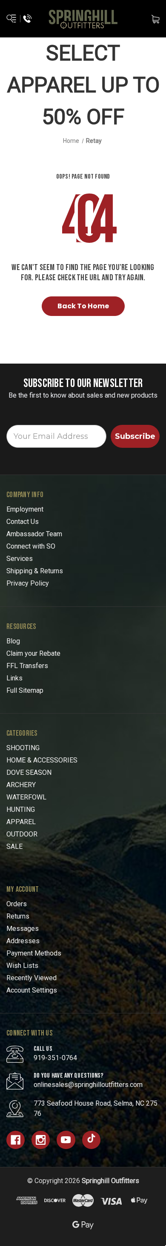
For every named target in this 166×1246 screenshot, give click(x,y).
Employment (24, 509)
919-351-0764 (55, 1058)
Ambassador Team (34, 534)
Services (19, 559)
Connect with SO (30, 546)
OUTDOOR (21, 834)
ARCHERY (21, 785)
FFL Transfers (27, 666)
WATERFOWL (26, 797)
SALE (14, 846)
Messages (22, 929)
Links (14, 678)
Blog (13, 641)
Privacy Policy (27, 583)
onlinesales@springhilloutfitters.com (88, 1085)
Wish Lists (22, 966)
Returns (17, 916)
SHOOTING (23, 748)
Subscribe (135, 436)
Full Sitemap (24, 690)
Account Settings (31, 990)
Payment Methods (33, 953)
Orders (16, 904)
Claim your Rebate (33, 653)
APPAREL (21, 822)
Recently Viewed (31, 978)
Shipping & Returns (34, 571)
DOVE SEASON (29, 772)
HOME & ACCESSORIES (41, 760)
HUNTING (20, 809)
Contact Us (22, 522)
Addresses (23, 941)
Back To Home (83, 306)
